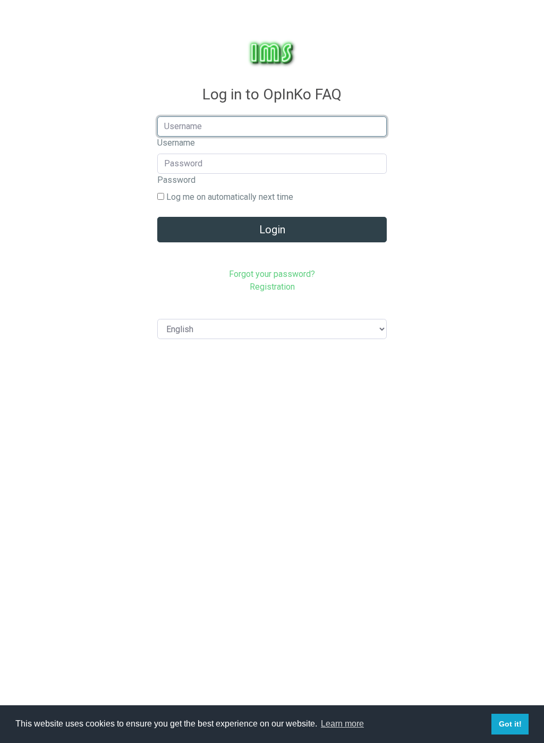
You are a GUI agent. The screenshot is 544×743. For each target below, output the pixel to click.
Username (176, 143)
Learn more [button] (342, 723)
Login (272, 229)
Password (176, 180)
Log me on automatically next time (228, 197)
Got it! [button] (510, 724)
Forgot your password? (272, 274)
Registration (272, 287)
